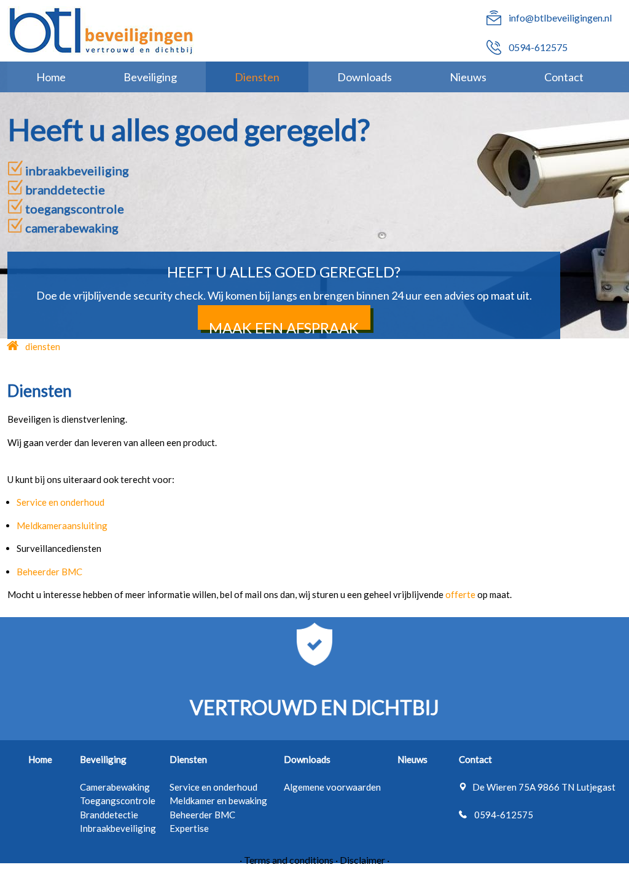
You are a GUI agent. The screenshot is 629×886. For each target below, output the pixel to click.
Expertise (189, 828)
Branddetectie (109, 814)
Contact (564, 77)
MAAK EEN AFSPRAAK (284, 328)
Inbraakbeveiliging (118, 828)
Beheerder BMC (202, 814)
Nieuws (468, 77)
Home (51, 77)
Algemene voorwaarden (332, 786)
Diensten (257, 77)
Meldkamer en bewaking (218, 800)
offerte (461, 594)
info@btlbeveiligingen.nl (560, 17)
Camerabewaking (115, 786)
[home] (13, 346)
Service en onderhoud (213, 786)
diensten (42, 346)
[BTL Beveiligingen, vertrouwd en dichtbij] (101, 30)
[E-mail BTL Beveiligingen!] (493, 21)
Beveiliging (150, 77)
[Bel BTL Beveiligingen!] (493, 51)
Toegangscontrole (117, 800)
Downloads (364, 77)
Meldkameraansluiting (62, 525)
